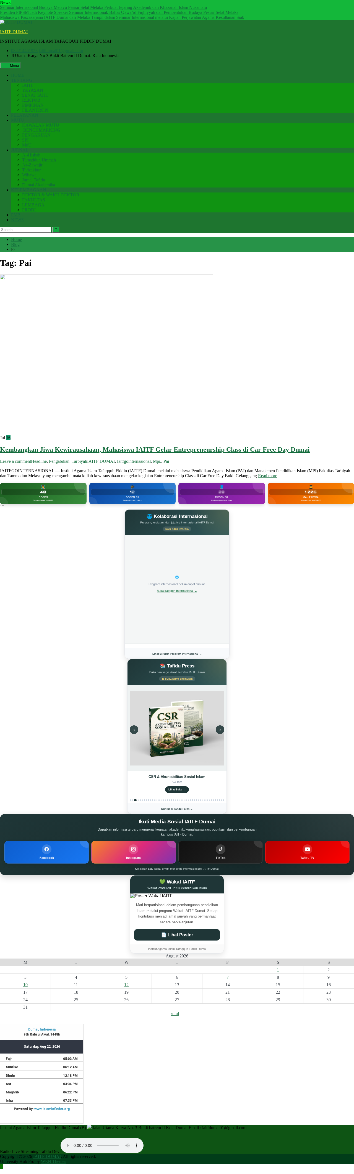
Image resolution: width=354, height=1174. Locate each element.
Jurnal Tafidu (33, 180)
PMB (15, 214)
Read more (267, 475)
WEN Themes (53, 1161)
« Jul (175, 1013)
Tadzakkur (31, 170)
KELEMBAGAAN (28, 189)
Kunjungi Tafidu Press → (177, 809)
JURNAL (19, 150)
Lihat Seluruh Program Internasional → (177, 653)
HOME (17, 75)
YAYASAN (32, 90)
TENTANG (21, 80)
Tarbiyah (79, 461)
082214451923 (24, 50)
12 (126, 984)
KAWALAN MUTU (40, 125)
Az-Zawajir (32, 165)
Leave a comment (15, 461)
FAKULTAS (33, 199)
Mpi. (157, 461)
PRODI (29, 209)
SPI (25, 140)
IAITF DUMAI (14, 31)
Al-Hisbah (31, 155)
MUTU (17, 120)
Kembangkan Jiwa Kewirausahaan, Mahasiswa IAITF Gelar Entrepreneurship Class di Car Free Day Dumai (155, 449)
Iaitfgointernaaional (134, 461)
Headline (39, 461)
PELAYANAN (24, 115)
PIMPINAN (33, 105)
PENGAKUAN (36, 135)
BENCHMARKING (41, 130)
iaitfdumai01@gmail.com (61, 50)
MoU (27, 145)
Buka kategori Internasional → (177, 590)
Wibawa (29, 175)
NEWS (17, 219)
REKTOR (31, 100)
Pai (166, 461)
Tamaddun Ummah (39, 160)
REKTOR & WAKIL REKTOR (50, 194)
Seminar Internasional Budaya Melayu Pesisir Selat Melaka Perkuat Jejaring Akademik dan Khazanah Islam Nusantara (103, 7)
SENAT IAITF (35, 95)
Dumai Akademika (38, 185)
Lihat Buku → (177, 789)
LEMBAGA (33, 204)
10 (25, 984)
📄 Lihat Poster (177, 934)
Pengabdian (59, 461)
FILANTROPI (35, 110)
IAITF (27, 85)
